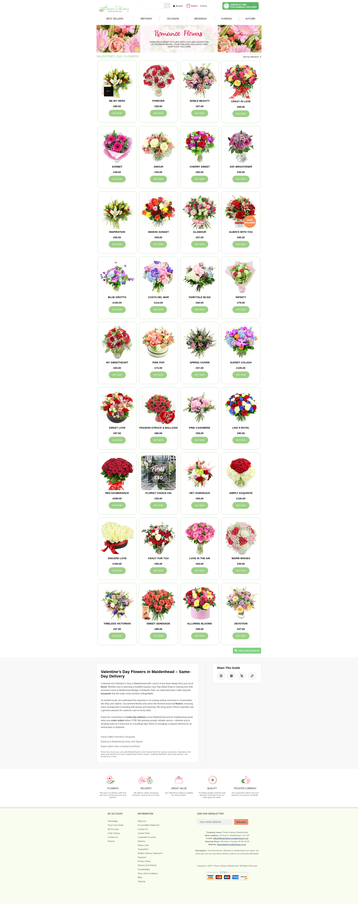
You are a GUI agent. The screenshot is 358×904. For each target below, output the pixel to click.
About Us (142, 821)
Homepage (113, 821)
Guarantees (143, 849)
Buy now (117, 113)
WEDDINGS (200, 19)
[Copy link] (252, 676)
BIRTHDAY (146, 19)
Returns (111, 841)
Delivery (141, 841)
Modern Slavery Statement (150, 853)
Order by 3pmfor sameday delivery (243, 6)
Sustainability (144, 869)
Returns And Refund (147, 865)
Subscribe (241, 822)
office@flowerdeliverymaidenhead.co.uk (230, 838)
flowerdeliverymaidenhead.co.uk (231, 844)
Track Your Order (115, 825)
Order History (114, 833)
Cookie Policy (144, 833)
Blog (140, 877)
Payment (142, 857)
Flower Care (143, 845)
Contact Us (113, 837)
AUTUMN (250, 19)
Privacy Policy (144, 861)
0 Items (203, 6)
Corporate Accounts (147, 837)
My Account (113, 829)
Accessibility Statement (148, 825)
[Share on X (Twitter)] (242, 676)
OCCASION (173, 19)
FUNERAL (226, 19)
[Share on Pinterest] (231, 676)
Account (179, 6)
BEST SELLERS (114, 19)
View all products (248, 650)
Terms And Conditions (148, 873)
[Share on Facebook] (221, 676)
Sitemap (141, 881)
